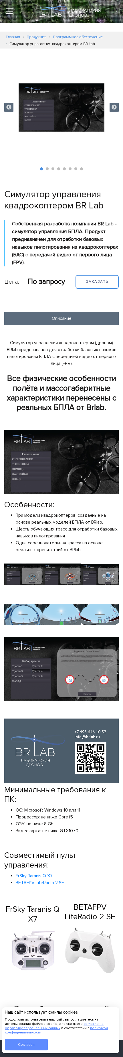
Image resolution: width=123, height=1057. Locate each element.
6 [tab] (70, 169)
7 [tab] (76, 169)
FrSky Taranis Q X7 (34, 876)
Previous (8, 107)
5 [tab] (64, 169)
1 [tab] (41, 169)
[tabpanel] (61, 107)
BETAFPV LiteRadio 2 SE (40, 883)
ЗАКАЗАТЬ (97, 281)
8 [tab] (81, 169)
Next (114, 107)
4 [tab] (58, 169)
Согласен (26, 1044)
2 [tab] (47, 169)
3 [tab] (53, 169)
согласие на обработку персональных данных (54, 1026)
